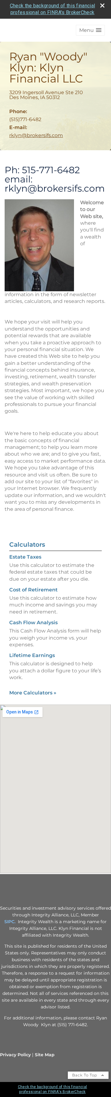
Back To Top (85, 1075)
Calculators (27, 544)
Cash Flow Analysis (33, 622)
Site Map (45, 1054)
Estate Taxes (25, 557)
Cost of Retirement (33, 590)
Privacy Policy (15, 1054)
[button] (90, 30)
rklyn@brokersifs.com (36, 135)
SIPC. (9, 921)
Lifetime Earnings (32, 655)
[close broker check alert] (102, 5)
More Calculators (32, 693)
